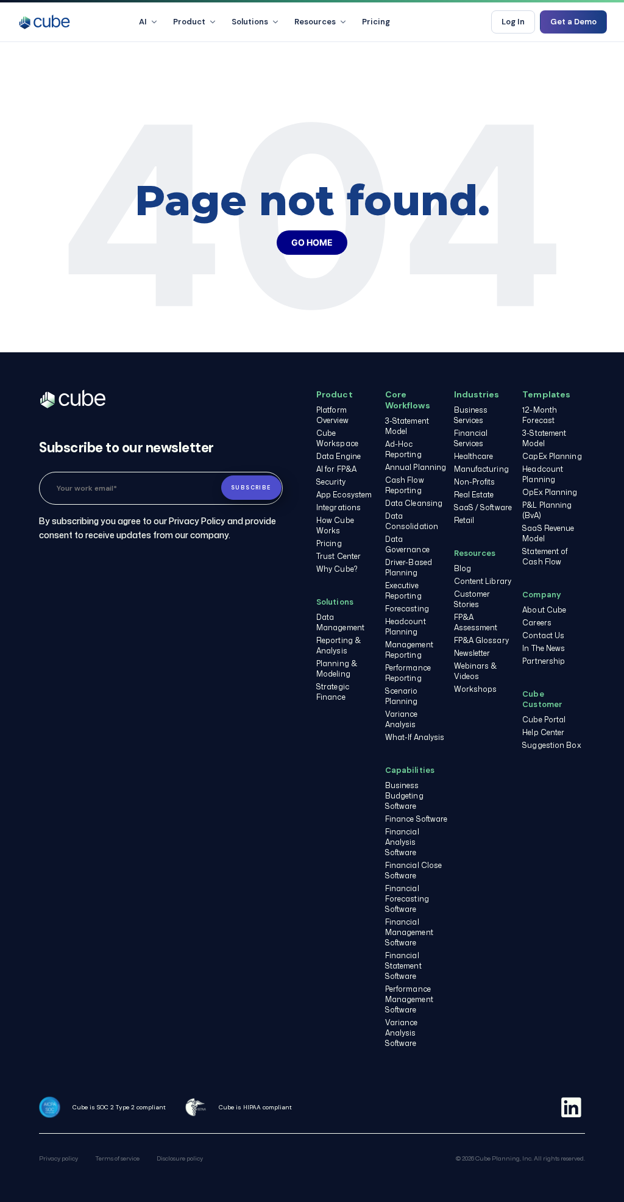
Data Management (340, 622)
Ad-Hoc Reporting (403, 449)
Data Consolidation (411, 521)
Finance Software (416, 819)
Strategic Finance (332, 691)
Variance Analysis (401, 719)
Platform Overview (332, 415)
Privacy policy (58, 1158)
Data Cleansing (413, 503)
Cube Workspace (337, 438)
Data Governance (407, 544)
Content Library (483, 581)
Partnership (543, 661)
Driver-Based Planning (408, 567)
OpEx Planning (549, 492)
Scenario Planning (401, 696)
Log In (513, 21)
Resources (315, 21)
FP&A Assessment (476, 622)
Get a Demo (573, 21)
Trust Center (338, 556)
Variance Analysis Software (401, 1032)
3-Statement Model (407, 426)
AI (143, 21)
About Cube (544, 610)
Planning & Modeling (336, 668)
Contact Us (543, 635)
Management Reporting (409, 649)
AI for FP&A (336, 469)
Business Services (471, 415)
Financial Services (471, 438)
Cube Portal (544, 719)
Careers (536, 622)
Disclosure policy (180, 1158)
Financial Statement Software (403, 965)
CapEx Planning (551, 456)
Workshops (475, 689)
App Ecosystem (344, 494)
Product (189, 21)
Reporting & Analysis (338, 645)
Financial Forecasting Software (407, 898)
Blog (462, 568)
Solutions (250, 21)
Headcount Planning (405, 626)
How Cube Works (335, 525)
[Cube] (44, 22)
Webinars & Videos (475, 671)
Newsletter (472, 653)
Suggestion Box (551, 745)
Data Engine (338, 456)
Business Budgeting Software (404, 795)
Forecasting (407, 608)
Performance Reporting (408, 673)
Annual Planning (416, 467)
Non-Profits (474, 482)
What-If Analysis (415, 737)
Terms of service (117, 1158)
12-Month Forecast (539, 415)
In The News (543, 648)
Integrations (338, 507)
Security (331, 482)
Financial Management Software (409, 932)
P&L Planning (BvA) (547, 510)
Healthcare (474, 456)
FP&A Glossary (481, 640)
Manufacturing (481, 469)
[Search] (471, 22)
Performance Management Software (409, 999)
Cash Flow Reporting (404, 485)
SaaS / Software (483, 507)
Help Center (543, 732)
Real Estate (474, 494)
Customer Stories (472, 599)
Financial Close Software (413, 870)
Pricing (376, 21)
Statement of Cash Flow (544, 556)
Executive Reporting (403, 590)
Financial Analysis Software (402, 842)
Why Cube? (337, 569)
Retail (464, 520)
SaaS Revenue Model (548, 533)
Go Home (312, 242)
